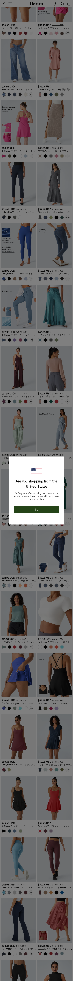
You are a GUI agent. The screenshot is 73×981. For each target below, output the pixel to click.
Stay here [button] (22, 493)
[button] (36, 471)
